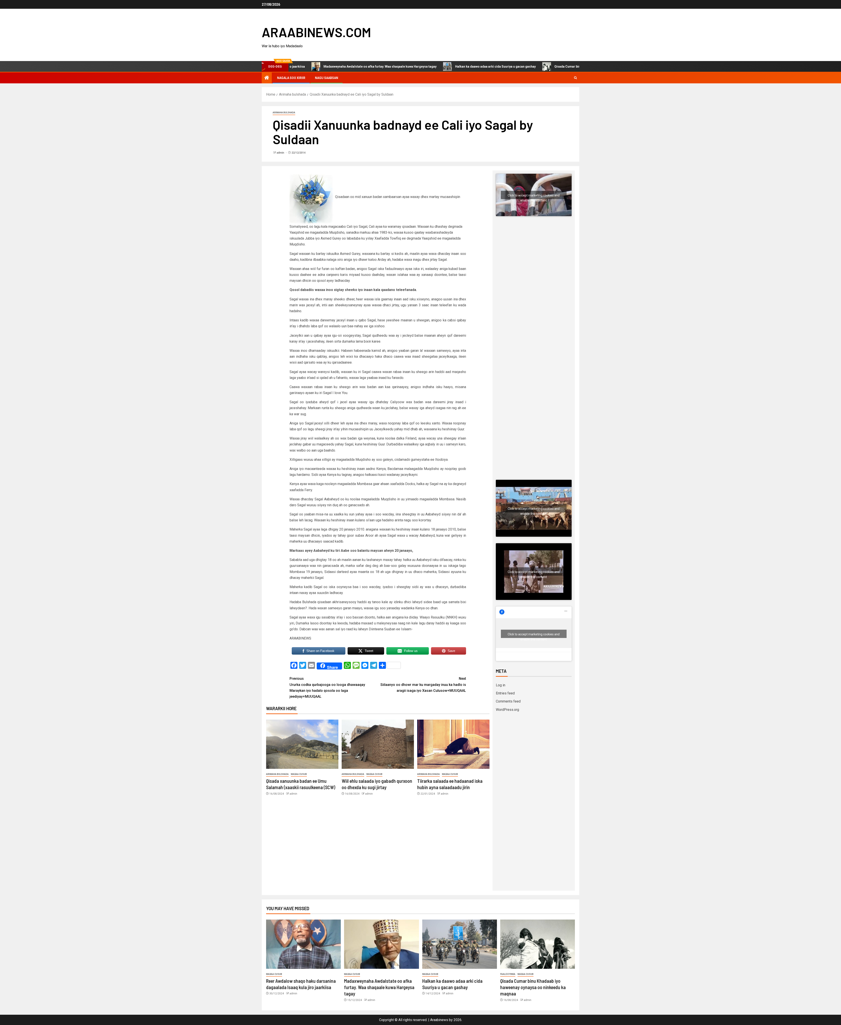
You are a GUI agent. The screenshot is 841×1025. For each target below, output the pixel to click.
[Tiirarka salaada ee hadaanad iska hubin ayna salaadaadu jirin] (453, 744)
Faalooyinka (507, 974)
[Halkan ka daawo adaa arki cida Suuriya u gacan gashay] (459, 944)
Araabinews (439, 1020)
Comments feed (508, 701)
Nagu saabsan (326, 78)
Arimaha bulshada (284, 112)
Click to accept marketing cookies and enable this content (534, 196)
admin (281, 152)
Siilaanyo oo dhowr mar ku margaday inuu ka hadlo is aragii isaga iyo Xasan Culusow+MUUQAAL (423, 684)
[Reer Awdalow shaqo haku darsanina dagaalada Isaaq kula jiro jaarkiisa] (303, 944)
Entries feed (505, 693)
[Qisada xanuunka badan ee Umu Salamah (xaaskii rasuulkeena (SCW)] (302, 744)
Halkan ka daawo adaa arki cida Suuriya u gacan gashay (441, 66)
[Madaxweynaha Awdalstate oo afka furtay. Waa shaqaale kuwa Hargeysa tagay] (381, 944)
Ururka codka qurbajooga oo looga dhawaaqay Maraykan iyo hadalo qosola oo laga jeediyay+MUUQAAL (327, 687)
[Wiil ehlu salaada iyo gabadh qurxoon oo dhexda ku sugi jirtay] (378, 744)
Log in (500, 685)
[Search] (575, 78)
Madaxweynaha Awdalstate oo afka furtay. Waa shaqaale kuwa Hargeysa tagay (326, 66)
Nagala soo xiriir (291, 78)
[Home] (266, 78)
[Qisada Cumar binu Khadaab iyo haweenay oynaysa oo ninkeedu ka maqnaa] (537, 944)
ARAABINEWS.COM (316, 32)
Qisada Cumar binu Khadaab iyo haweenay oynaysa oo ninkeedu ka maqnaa (555, 66)
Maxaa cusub (299, 774)
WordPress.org (507, 710)
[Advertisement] (534, 265)
